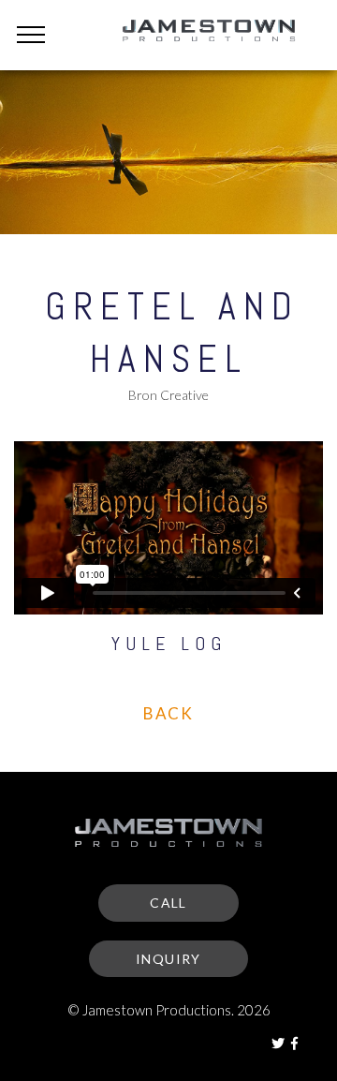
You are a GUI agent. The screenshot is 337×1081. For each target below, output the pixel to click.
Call (168, 903)
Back (168, 713)
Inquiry (168, 959)
